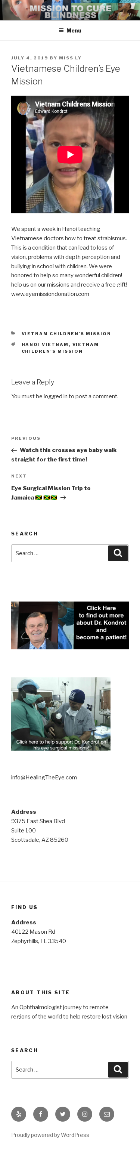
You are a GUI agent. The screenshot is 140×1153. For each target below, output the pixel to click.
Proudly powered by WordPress (50, 1135)
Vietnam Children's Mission (67, 333)
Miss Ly (70, 58)
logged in (56, 396)
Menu (73, 30)
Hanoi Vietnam (45, 344)
